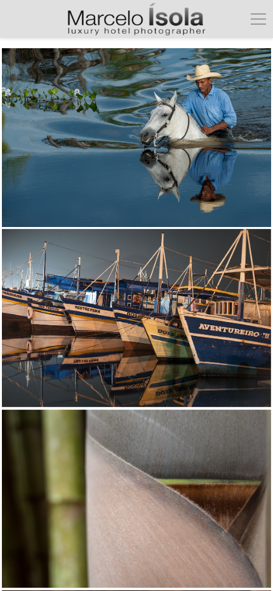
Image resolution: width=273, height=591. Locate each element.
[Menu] (258, 19)
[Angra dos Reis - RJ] (136, 318)
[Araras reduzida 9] (136, 137)
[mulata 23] (136, 499)
